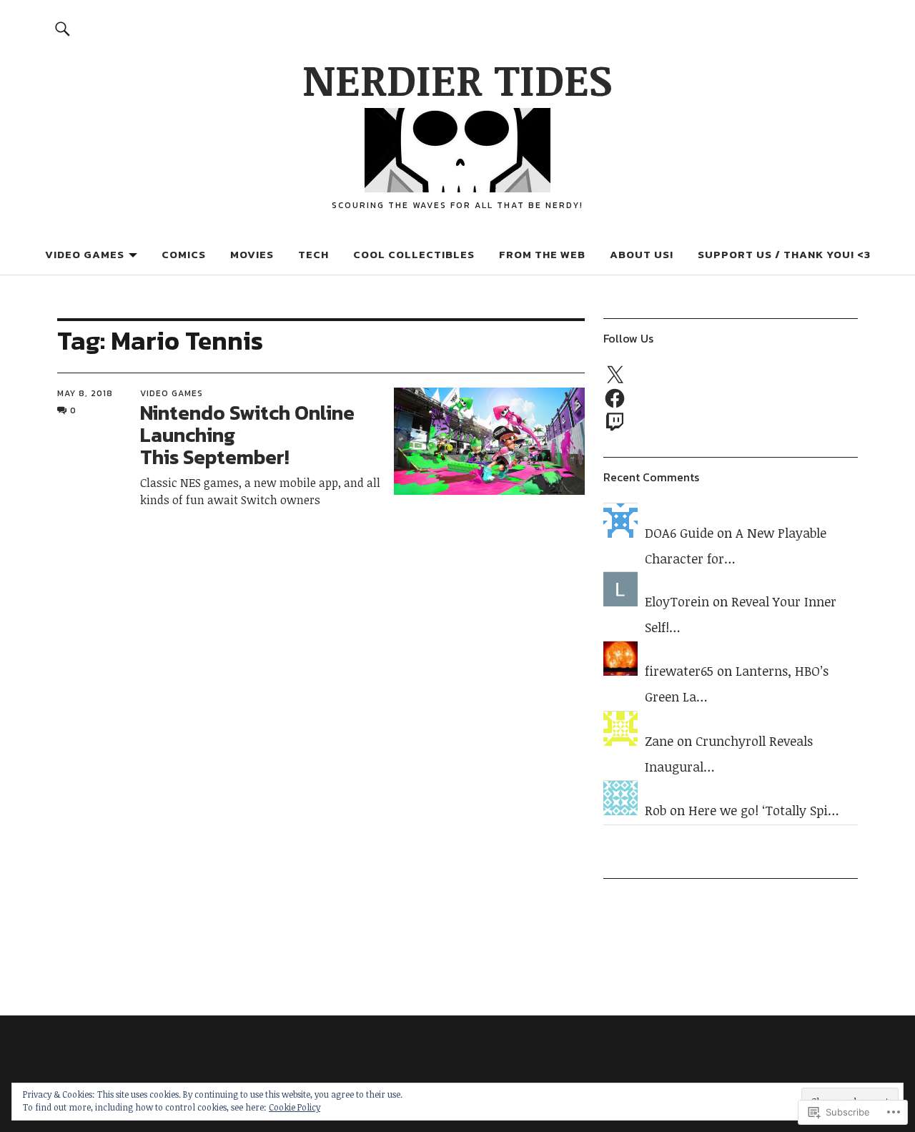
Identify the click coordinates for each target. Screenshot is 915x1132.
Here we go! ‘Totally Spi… (763, 810)
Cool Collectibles (414, 254)
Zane (659, 740)
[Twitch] (614, 421)
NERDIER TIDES (457, 78)
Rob (655, 810)
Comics (184, 254)
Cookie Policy (294, 1107)
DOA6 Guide (679, 532)
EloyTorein (677, 601)
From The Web (542, 254)
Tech (313, 254)
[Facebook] (614, 398)
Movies (252, 254)
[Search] (62, 28)
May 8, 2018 (85, 393)
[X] (614, 375)
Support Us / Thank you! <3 (784, 254)
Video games (84, 254)
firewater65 (679, 670)
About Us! (641, 254)
